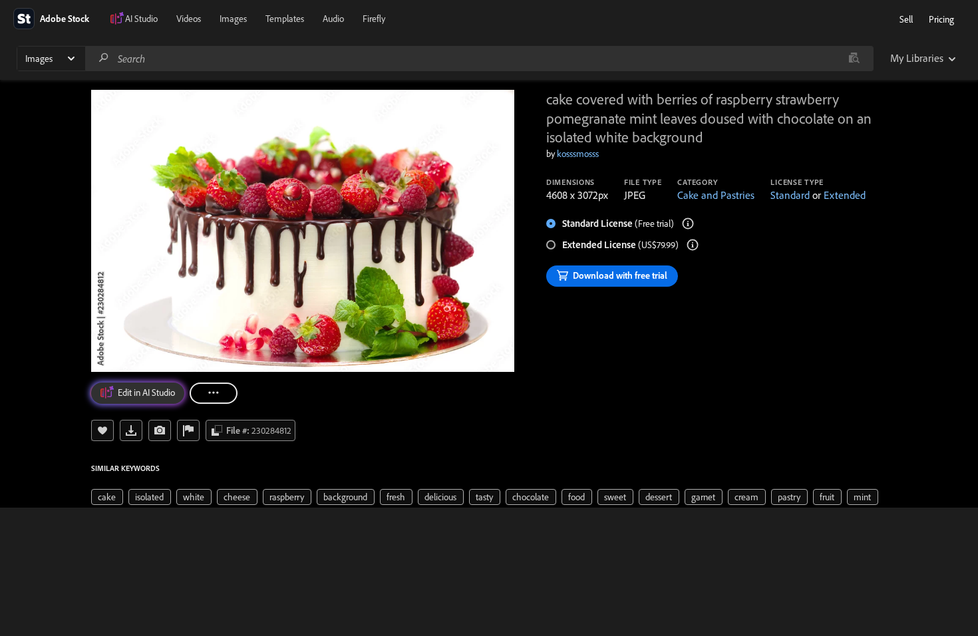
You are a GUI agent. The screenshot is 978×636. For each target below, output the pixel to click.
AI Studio (141, 19)
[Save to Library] (102, 430)
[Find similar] (854, 58)
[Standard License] (688, 223)
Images (233, 19)
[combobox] (479, 59)
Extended (845, 195)
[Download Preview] (131, 430)
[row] (107, 497)
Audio (333, 19)
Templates (284, 19)
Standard (790, 195)
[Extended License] (692, 244)
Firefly (374, 19)
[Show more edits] (214, 393)
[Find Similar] (159, 430)
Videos (188, 19)
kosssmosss (578, 154)
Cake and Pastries (715, 195)
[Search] (103, 58)
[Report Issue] (188, 430)
